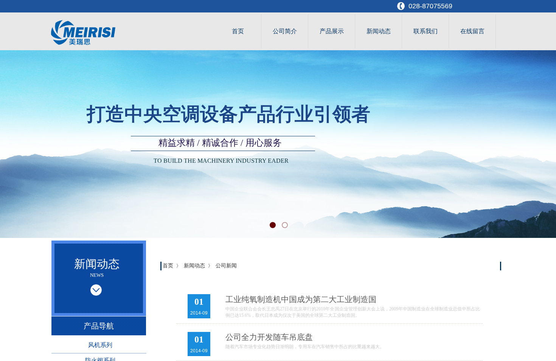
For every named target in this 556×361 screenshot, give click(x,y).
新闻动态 (379, 31)
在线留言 (472, 31)
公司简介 (285, 31)
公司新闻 (226, 265)
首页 (238, 31)
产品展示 (332, 31)
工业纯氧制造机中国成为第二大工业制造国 (300, 299)
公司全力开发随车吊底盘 (269, 337)
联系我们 (425, 31)
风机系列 (100, 345)
